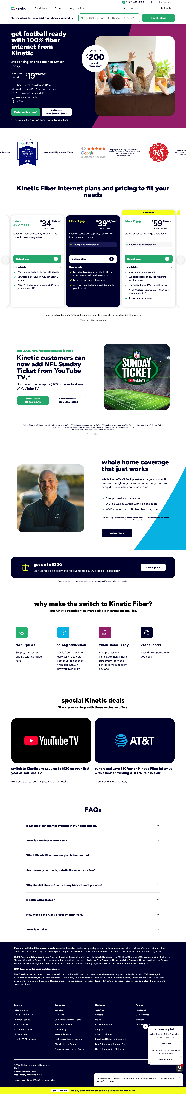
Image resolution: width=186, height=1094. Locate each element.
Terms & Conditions (35, 1080)
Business (140, 1019)
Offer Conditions (103, 1034)
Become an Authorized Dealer (69, 1049)
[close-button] (178, 1076)
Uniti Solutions (143, 1024)
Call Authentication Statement (110, 1049)
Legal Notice (50, 1080)
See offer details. (132, 315)
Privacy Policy (20, 1080)
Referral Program (63, 1034)
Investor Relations (104, 1024)
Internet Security (22, 1019)
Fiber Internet (21, 1010)
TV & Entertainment (23, 1029)
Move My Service (63, 1024)
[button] (125, 8)
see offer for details (117, 581)
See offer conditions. (58, 120)
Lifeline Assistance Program (68, 1039)
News (98, 1019)
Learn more (117, 533)
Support (59, 1010)
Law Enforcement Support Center (112, 1044)
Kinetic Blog (60, 1029)
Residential (141, 1010)
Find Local (60, 1014)
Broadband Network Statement (110, 1039)
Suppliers (100, 1029)
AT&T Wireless (21, 1024)
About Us (99, 1010)
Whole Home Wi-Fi (23, 1014)
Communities (142, 1014)
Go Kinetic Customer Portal (68, 1019)
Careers (99, 1014)
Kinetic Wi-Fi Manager (25, 1039)
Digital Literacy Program (66, 1044)
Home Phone (20, 1034)
